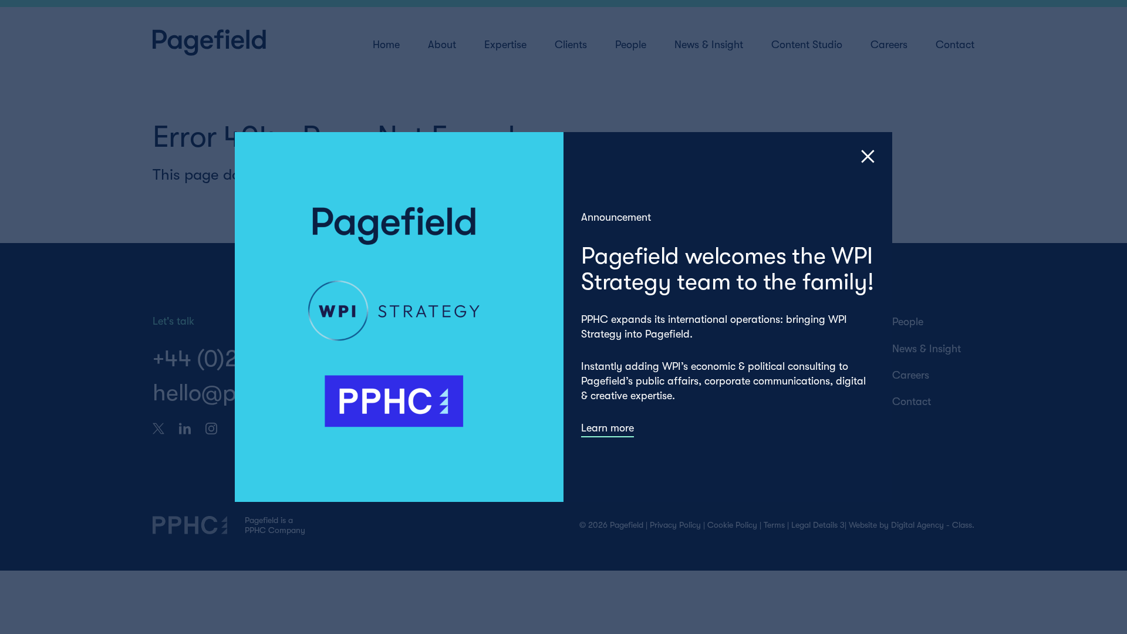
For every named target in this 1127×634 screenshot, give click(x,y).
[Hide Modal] (868, 156)
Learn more (607, 428)
